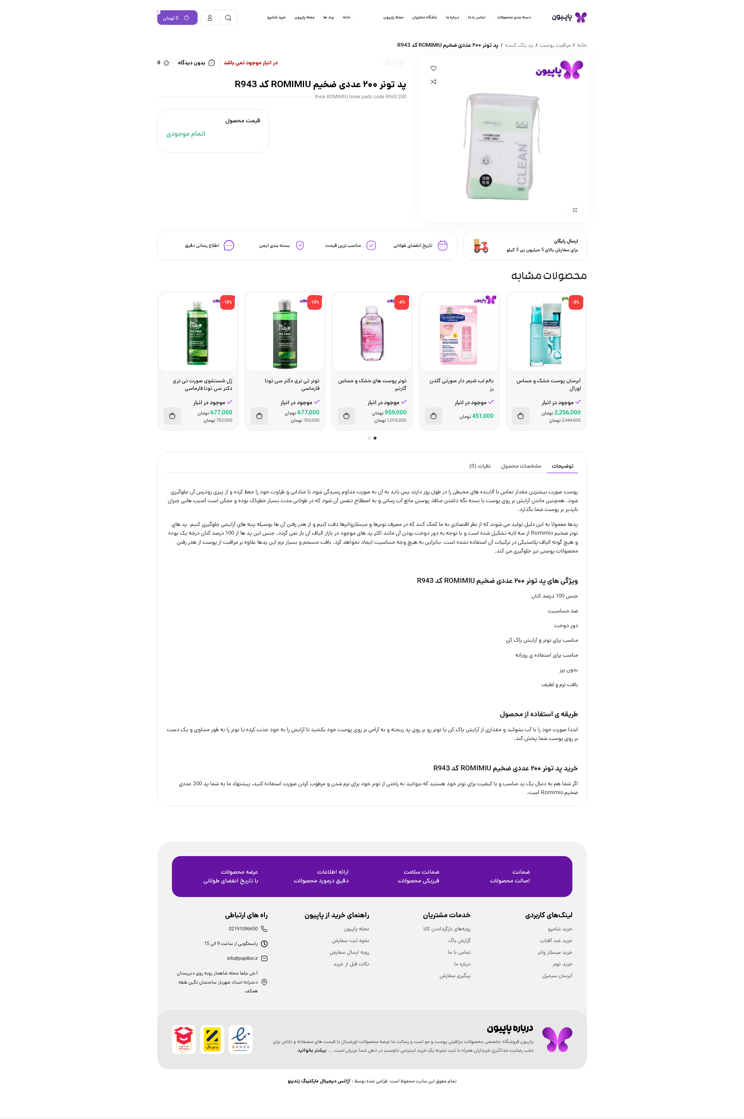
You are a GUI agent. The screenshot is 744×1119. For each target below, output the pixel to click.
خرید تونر (562, 964)
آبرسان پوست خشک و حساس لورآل (549, 384)
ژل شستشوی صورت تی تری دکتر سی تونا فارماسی (202, 384)
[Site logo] (569, 17)
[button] (520, 416)
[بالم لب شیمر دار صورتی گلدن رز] (459, 332)
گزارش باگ (459, 941)
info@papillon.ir (242, 958)
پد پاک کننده (519, 45)
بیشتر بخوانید (312, 1050)
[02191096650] (264, 928)
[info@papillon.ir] (264, 958)
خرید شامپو (560, 929)
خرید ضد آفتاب (556, 941)
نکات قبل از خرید (351, 964)
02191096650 (243, 929)
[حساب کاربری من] (210, 17)
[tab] (562, 466)
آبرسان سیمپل (557, 976)
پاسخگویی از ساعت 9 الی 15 (231, 943)
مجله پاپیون (356, 929)
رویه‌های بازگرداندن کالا (447, 929)
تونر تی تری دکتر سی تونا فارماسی (292, 384)
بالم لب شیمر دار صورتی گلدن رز (461, 384)
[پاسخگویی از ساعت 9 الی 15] (264, 943)
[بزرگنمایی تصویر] (575, 210)
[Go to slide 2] (369, 438)
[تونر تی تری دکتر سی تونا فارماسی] (285, 332)
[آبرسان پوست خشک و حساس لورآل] (546, 332)
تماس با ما (459, 952)
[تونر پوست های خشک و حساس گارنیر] (372, 332)
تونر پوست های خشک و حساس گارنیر (372, 384)
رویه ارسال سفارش (349, 952)
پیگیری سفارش (455, 976)
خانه (582, 45)
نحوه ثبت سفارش (350, 941)
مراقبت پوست (555, 45)
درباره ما (462, 964)
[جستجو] (228, 17)
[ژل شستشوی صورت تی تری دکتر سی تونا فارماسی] (198, 332)
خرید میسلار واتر (555, 952)
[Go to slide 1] (375, 438)
